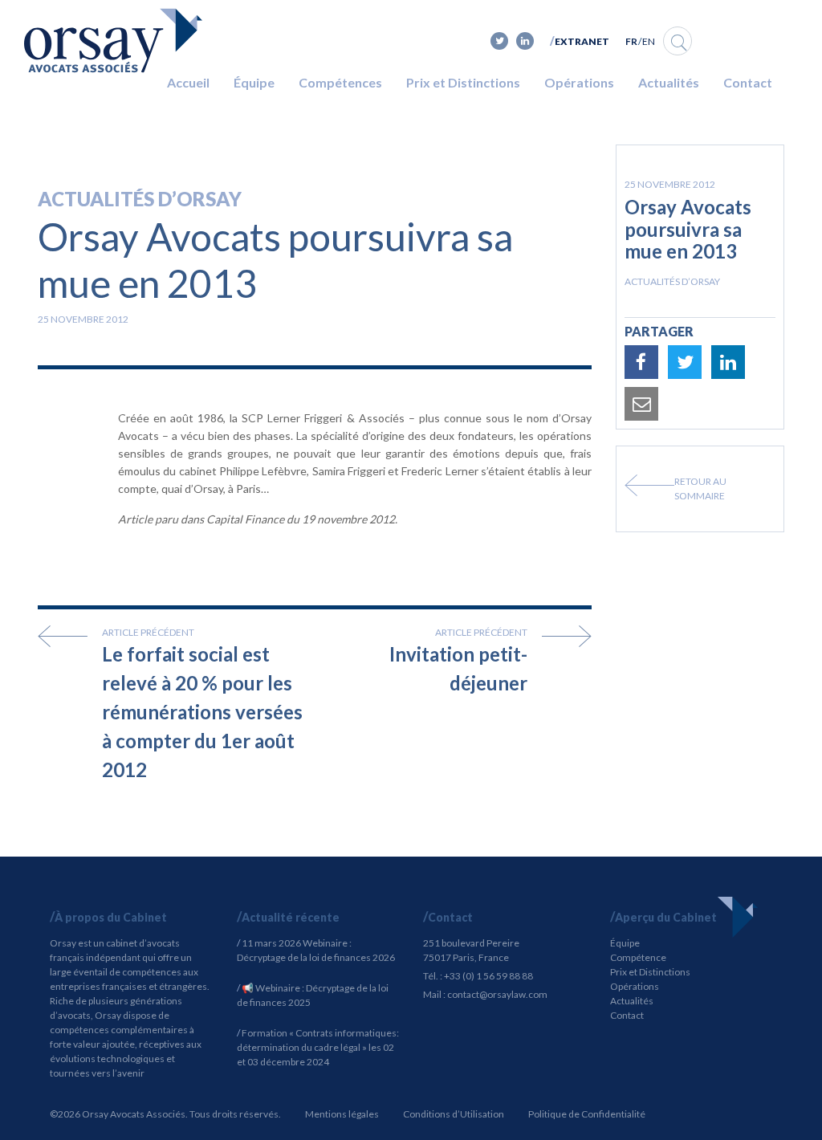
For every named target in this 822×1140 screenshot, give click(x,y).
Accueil (188, 82)
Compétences (340, 82)
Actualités (668, 82)
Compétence (638, 957)
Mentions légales (342, 1114)
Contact (747, 82)
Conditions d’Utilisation (453, 1114)
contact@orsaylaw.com (497, 994)
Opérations (579, 82)
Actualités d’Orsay (140, 198)
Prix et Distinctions (463, 82)
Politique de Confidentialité (586, 1114)
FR (631, 41)
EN (648, 41)
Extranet (582, 41)
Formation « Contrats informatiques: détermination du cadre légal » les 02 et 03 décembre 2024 (318, 1047)
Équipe (254, 82)
